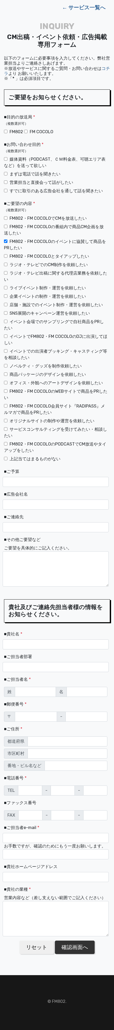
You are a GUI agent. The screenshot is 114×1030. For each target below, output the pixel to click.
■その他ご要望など (22, 539)
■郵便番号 (15, 704)
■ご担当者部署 (18, 656)
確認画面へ (75, 947)
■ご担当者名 (17, 679)
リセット (36, 947)
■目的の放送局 (19, 120)
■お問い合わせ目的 (23, 147)
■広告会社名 (16, 494)
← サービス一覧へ (84, 7)
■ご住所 (13, 728)
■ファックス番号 (20, 802)
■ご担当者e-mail (21, 827)
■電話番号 (15, 777)
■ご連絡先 (14, 516)
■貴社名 (13, 633)
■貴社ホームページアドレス (31, 866)
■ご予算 (11, 471)
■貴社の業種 (17, 889)
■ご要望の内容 (19, 206)
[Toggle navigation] (7, 7)
